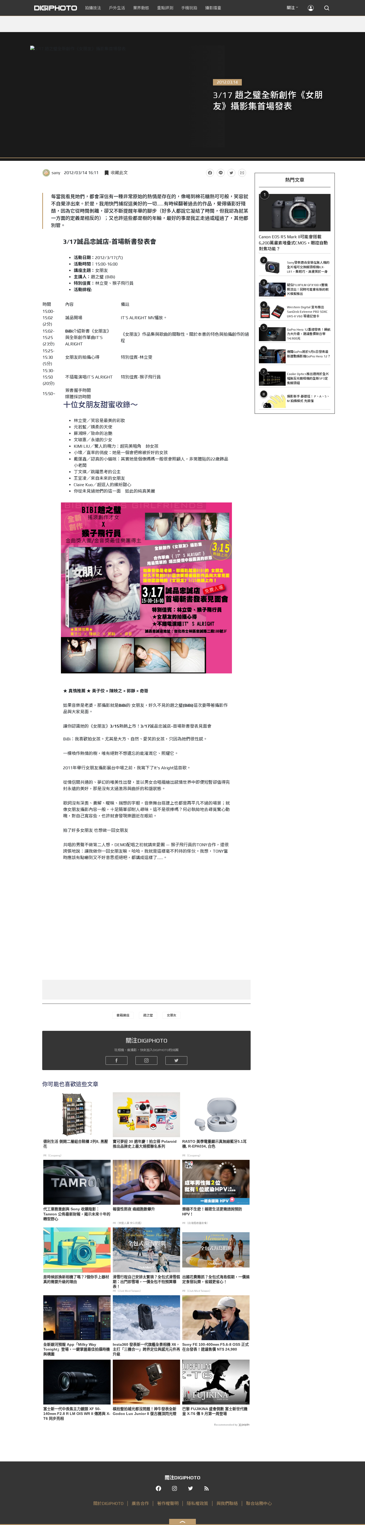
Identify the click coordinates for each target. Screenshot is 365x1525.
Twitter (231, 173)
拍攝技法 (93, 8)
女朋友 (171, 1015)
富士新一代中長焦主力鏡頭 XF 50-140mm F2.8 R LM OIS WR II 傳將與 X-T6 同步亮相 (76, 1414)
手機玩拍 (189, 8)
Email (242, 173)
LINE (221, 173)
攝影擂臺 (213, 8)
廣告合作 (140, 1503)
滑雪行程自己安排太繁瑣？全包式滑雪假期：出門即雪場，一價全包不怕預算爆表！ (146, 1282)
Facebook (210, 173)
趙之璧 (148, 1015)
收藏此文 (119, 172)
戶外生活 (117, 8)
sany (56, 172)
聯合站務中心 (259, 1503)
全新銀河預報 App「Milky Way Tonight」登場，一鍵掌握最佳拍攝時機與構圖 (76, 1349)
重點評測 (165, 8)
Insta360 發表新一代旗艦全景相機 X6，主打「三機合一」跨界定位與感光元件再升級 (146, 1349)
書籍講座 (123, 1015)
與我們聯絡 (227, 1503)
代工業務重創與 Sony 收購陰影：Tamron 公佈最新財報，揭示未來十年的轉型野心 (76, 1214)
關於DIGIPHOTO (108, 1503)
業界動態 (141, 8)
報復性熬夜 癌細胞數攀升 (134, 1209)
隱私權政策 (197, 1503)
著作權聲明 (167, 1503)
